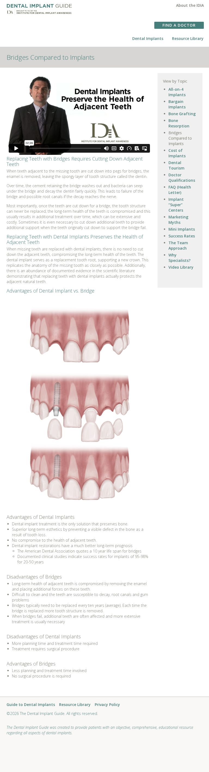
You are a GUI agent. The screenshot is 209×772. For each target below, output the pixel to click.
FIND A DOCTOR (179, 25)
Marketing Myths (178, 219)
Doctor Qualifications (181, 177)
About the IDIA (190, 5)
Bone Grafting (182, 113)
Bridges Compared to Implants (180, 138)
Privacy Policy (107, 704)
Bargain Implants (177, 104)
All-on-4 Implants (177, 92)
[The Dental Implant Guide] (39, 7)
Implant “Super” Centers (176, 205)
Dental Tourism (176, 165)
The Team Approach (178, 245)
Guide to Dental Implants (31, 704)
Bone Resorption (178, 123)
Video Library (180, 267)
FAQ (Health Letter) (179, 189)
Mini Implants (181, 229)
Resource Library (188, 38)
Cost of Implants (177, 153)
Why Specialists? (179, 257)
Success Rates (181, 235)
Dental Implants (147, 38)
